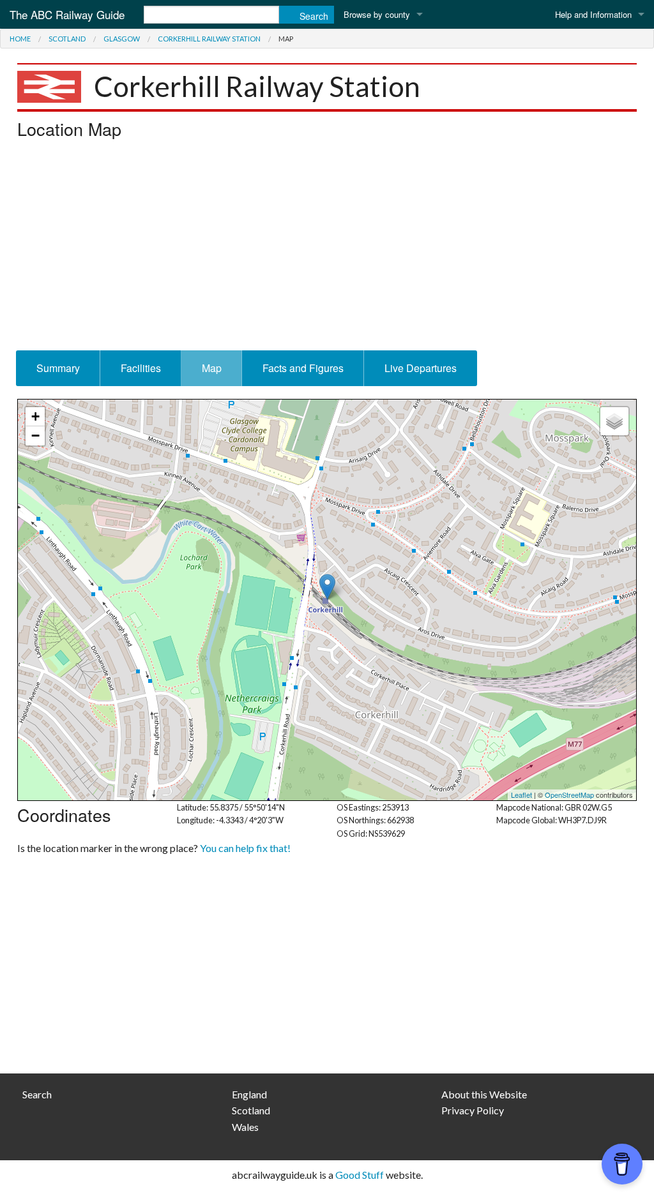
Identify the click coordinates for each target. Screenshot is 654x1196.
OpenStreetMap (569, 794)
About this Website (484, 1094)
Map (212, 368)
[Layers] (614, 421)
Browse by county (377, 14)
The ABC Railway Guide (67, 14)
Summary (58, 368)
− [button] (35, 436)
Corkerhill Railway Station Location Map (325, 600)
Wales (245, 1127)
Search (37, 1094)
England (249, 1094)
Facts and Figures (303, 368)
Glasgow (121, 38)
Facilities (141, 368)
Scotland (67, 38)
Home (20, 38)
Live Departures (420, 368)
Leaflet (521, 794)
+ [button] (35, 416)
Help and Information (593, 14)
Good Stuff (359, 1175)
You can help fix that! (245, 848)
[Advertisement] (327, 248)
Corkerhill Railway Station (209, 38)
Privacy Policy (472, 1110)
